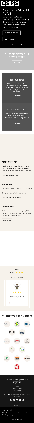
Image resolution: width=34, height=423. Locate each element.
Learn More (17, 95)
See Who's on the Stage (10, 175)
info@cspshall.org (17, 381)
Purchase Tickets (11, 33)
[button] (12, 44)
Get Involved (10, 39)
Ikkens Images (15, 394)
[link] (10, 3)
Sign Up (17, 62)
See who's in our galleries (12, 197)
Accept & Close (17, 419)
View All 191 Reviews (17, 277)
